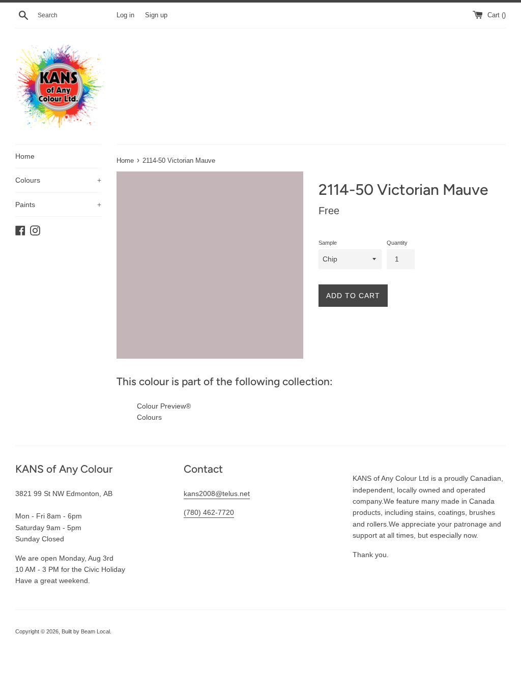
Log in (125, 15)
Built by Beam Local (86, 631)
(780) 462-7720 (209, 512)
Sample (328, 243)
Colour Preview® (164, 406)
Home (25, 156)
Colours (58, 180)
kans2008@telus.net (217, 493)
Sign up (156, 15)
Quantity (397, 243)
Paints (58, 204)
